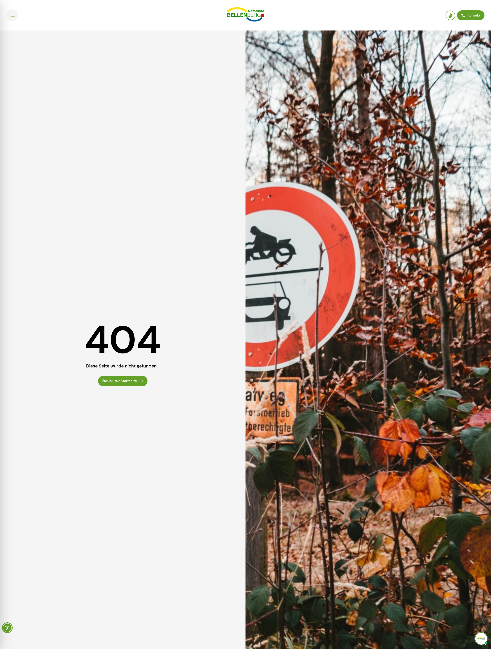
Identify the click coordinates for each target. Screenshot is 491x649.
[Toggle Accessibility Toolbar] (7, 628)
